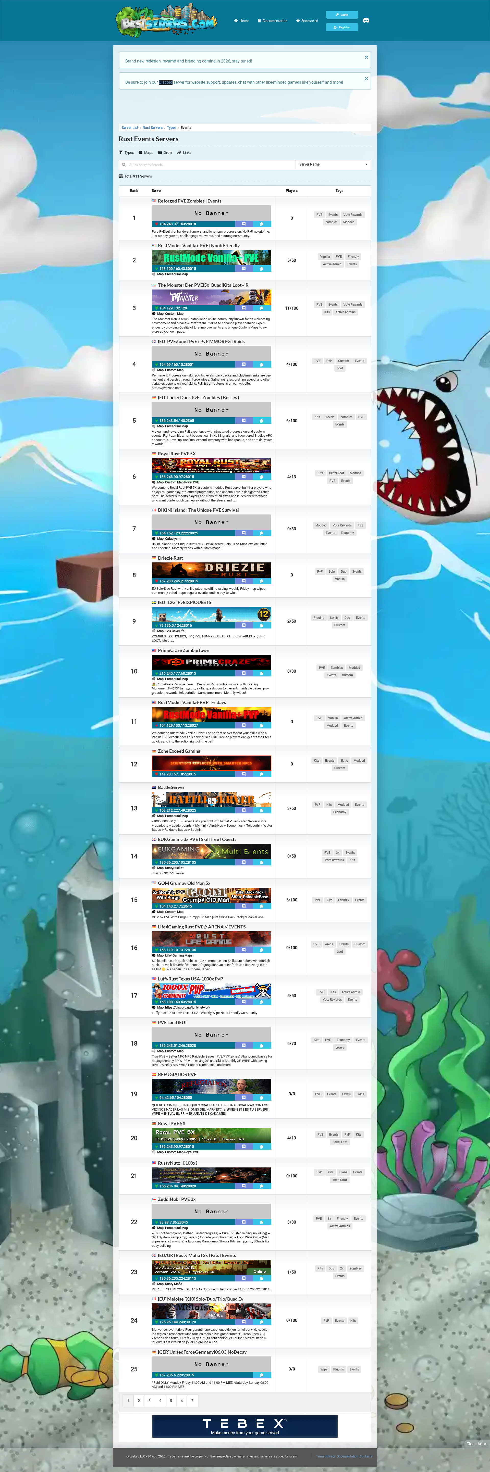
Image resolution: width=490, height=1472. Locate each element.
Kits (327, 312)
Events (333, 215)
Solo (332, 571)
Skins (344, 760)
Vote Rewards (353, 215)
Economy (347, 533)
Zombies (331, 222)
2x (342, 1268)
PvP (329, 361)
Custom (343, 361)
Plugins (319, 618)
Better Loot (336, 473)
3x (337, 852)
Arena (329, 944)
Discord (166, 82)
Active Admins (346, 312)
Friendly (353, 256)
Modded (348, 222)
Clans (343, 1172)
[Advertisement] (245, 105)
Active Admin (332, 264)
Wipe (324, 1369)
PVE (319, 215)
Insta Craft (340, 1180)
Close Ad (474, 1443)
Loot (340, 368)
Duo (344, 571)
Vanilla (325, 256)
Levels (330, 417)
